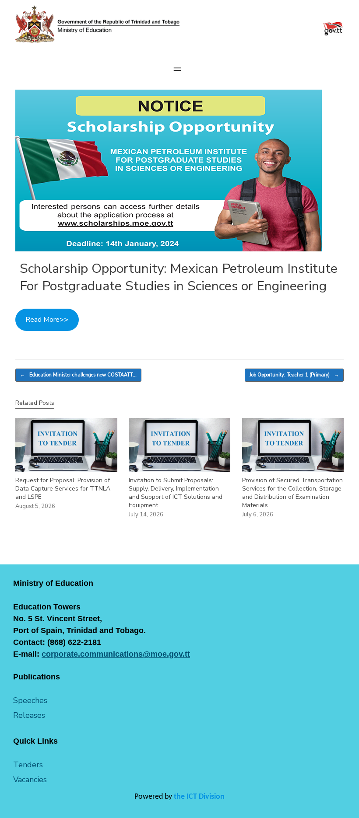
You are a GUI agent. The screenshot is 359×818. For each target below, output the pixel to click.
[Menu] (179, 69)
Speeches (30, 700)
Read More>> (46, 319)
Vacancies (30, 779)
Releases (29, 715)
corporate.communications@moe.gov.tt (116, 654)
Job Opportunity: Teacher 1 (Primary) (294, 375)
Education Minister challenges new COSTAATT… (78, 375)
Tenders (28, 764)
